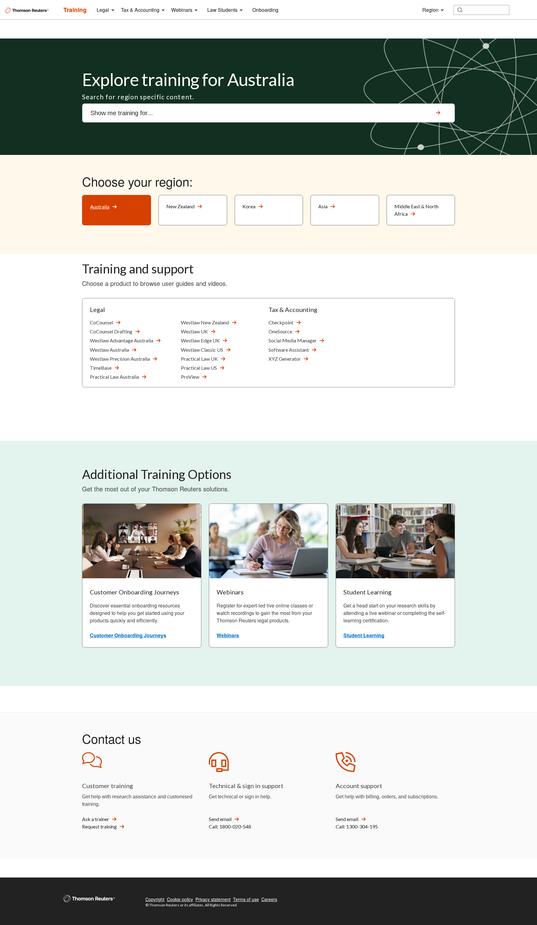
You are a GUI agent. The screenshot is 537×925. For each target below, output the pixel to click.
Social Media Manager (292, 340)
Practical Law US (199, 368)
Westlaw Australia (109, 350)
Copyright (154, 899)
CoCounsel (101, 322)
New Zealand (180, 206)
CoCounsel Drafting (111, 331)
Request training (99, 826)
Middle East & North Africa (416, 210)
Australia (99, 207)
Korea (248, 206)
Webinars (228, 635)
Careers (269, 899)
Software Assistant (288, 350)
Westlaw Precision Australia (120, 359)
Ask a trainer (95, 819)
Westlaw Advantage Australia (121, 340)
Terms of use (246, 899)
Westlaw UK (194, 331)
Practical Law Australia (114, 377)
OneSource (280, 331)
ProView (190, 377)
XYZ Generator (284, 359)
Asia (323, 206)
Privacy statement (213, 899)
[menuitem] (75, 10)
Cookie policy (180, 899)
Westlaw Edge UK (200, 340)
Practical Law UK (199, 359)
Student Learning (363, 635)
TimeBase (101, 368)
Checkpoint (280, 322)
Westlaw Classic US (202, 350)
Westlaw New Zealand (205, 322)
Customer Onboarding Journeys (128, 635)
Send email (220, 819)
